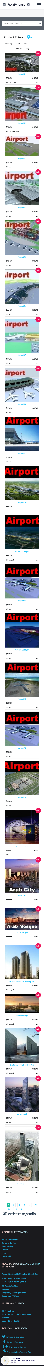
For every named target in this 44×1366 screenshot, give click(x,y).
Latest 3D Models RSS (11, 1321)
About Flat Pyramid (10, 1239)
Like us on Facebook (14, 1342)
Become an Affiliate (10, 1296)
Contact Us (6, 1256)
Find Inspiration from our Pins (18, 1352)
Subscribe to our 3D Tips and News (17, 1314)
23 (36, 1205)
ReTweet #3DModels (15, 1337)
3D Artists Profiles (10, 1286)
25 (15, 1209)
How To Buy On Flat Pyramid (14, 1278)
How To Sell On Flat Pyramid (14, 1281)
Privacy (5, 1249)
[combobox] (22, 23)
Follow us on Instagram (16, 1347)
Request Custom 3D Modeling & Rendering (20, 1274)
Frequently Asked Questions (14, 1292)
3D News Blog (8, 1311)
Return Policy (7, 1246)
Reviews (5, 1289)
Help (4, 1253)
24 (9, 1209)
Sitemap (5, 1317)
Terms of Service (9, 1243)
